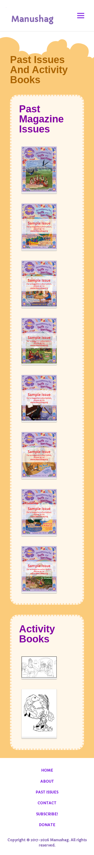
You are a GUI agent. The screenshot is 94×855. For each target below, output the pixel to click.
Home (47, 770)
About (47, 781)
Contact (47, 803)
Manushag (32, 19)
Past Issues (47, 792)
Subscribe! (47, 814)
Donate (47, 825)
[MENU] (80, 15)
